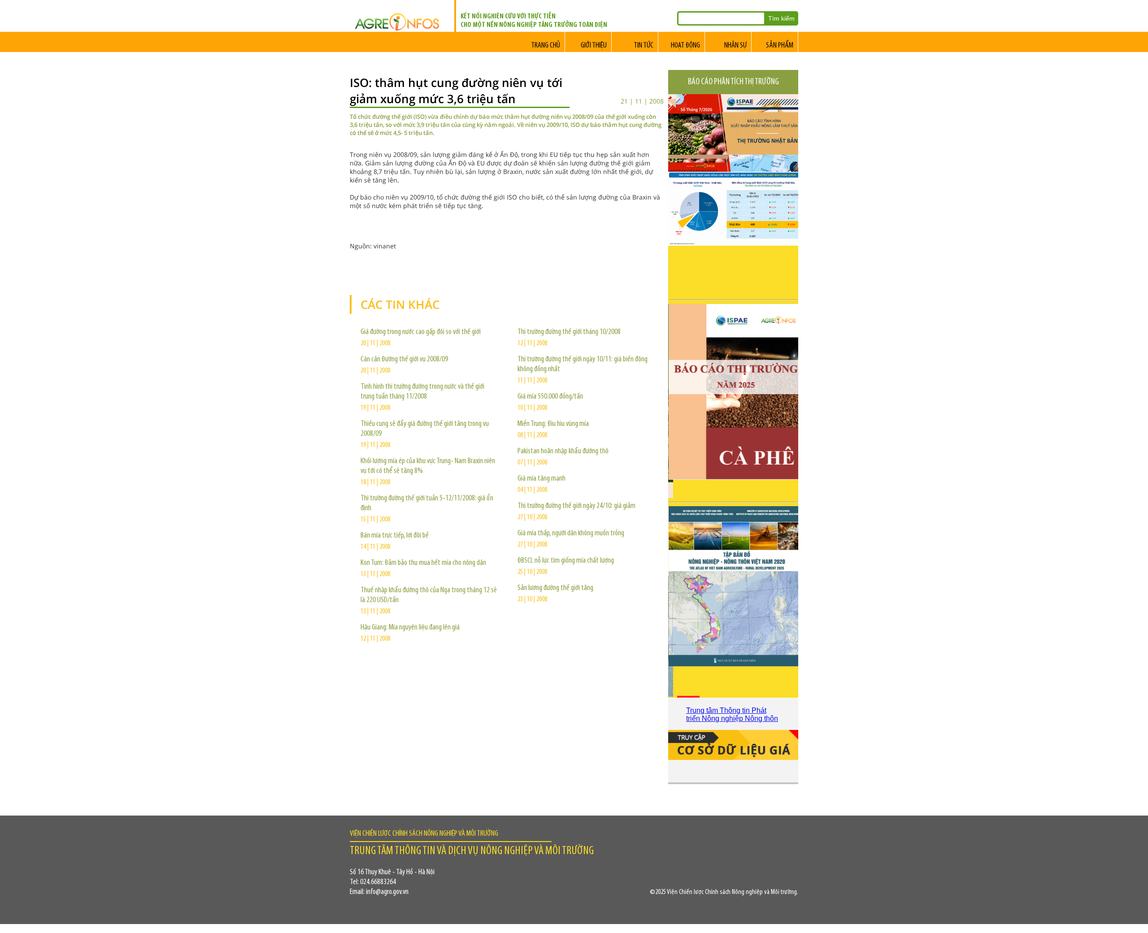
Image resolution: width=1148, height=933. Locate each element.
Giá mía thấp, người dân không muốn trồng (570, 533)
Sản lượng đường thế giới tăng (555, 588)
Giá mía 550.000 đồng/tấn (550, 397)
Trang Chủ (545, 46)
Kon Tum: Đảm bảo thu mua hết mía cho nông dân (423, 563)
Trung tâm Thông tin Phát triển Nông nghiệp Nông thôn (732, 714)
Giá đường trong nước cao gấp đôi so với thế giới (421, 332)
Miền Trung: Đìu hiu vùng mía (553, 424)
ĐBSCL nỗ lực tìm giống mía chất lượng (565, 561)
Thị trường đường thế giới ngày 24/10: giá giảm (576, 506)
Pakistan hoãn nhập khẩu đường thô (563, 451)
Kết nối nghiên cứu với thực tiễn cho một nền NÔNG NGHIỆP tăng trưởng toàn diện (534, 21)
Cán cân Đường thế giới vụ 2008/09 (404, 360)
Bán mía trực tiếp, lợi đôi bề (395, 536)
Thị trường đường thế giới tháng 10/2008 (569, 332)
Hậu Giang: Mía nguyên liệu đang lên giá (410, 628)
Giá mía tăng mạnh (541, 479)
